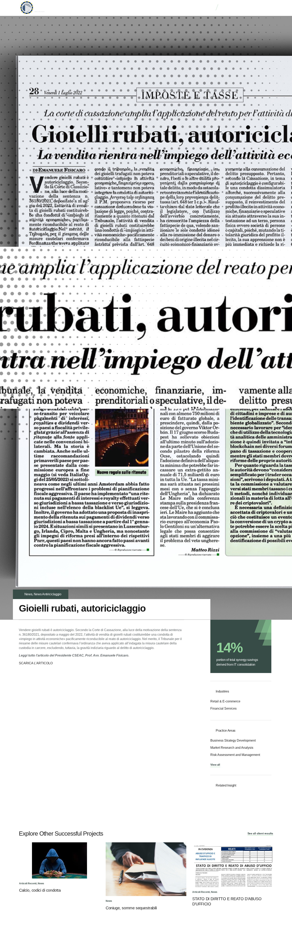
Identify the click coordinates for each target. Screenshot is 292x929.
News (28, 594)
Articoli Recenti (28, 883)
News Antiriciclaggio (47, 594)
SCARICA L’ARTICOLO (36, 663)
